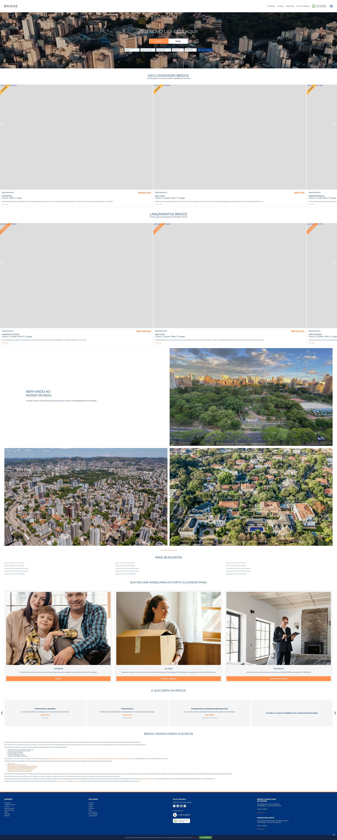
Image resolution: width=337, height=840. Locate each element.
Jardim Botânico (22, 767)
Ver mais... (5, 204)
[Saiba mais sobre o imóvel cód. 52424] (76, 137)
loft (102, 758)
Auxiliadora (11, 763)
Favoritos (91, 808)
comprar (60, 781)
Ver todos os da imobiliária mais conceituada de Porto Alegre (292, 713)
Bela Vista (11, 764)
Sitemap (7, 814)
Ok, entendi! (205, 837)
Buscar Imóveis (206, 50)
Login (6, 812)
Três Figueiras (27, 771)
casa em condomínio (78, 758)
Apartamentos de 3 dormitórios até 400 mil (16, 571)
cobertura (92, 758)
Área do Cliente (9, 810)
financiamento (76, 781)
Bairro (128, 50)
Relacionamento (9, 808)
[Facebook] (174, 806)
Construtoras (93, 812)
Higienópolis (33, 766)
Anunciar (290, 6)
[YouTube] (181, 806)
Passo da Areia (12, 770)
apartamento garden (53, 758)
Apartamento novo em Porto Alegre (14, 574)
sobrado (87, 758)
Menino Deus (12, 768)
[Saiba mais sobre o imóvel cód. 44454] (229, 275)
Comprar (271, 6)
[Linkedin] (177, 806)
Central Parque (12, 766)
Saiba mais (196, 837)
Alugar (280, 6)
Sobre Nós (7, 803)
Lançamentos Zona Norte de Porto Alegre (16, 568)
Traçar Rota (260, 812)
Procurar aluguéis (168, 679)
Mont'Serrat (31, 768)
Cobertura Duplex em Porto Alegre (14, 565)
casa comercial (67, 758)
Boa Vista (16, 764)
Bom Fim (23, 764)
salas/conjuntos (124, 758)
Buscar (58, 679)
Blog (90, 810)
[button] (2, 124)
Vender (91, 804)
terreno (132, 758)
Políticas (7, 815)
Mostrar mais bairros (168, 550)
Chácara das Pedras (22, 766)
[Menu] (331, 6)
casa (61, 758)
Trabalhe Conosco (9, 804)
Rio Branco (11, 771)
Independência (12, 767)
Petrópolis (19, 770)
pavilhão (106, 758)
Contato (6, 806)
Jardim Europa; (32, 767)
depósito (98, 758)
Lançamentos (93, 815)
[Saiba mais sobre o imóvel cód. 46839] (76, 275)
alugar (65, 781)
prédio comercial (114, 758)
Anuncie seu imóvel (278, 679)
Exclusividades (303, 6)
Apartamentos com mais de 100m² (14, 563)
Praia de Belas (28, 770)
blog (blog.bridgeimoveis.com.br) (146, 778)
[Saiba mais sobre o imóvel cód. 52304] (229, 137)
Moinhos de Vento (21, 768)
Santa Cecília (18, 771)
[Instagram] (184, 806)
